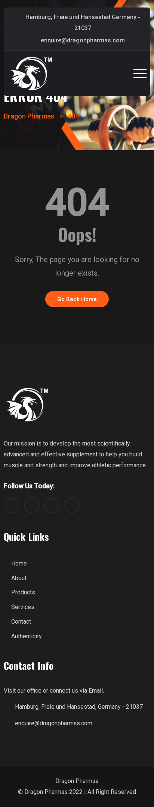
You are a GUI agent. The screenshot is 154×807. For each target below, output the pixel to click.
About (19, 578)
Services (22, 606)
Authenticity (26, 636)
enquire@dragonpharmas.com (83, 40)
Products (23, 592)
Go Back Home (77, 299)
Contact (21, 621)
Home (19, 563)
